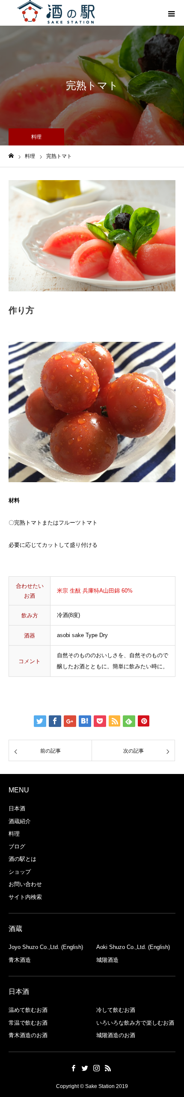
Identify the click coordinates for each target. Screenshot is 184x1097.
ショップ (20, 872)
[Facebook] (73, 1068)
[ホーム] (11, 156)
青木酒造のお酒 (28, 1035)
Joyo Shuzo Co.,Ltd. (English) (46, 947)
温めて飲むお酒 (28, 1010)
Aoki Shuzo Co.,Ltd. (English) (133, 947)
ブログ (17, 846)
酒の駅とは (22, 859)
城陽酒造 (107, 960)
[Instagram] (96, 1068)
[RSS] (108, 1068)
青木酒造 (20, 960)
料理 (14, 833)
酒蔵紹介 (20, 821)
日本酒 (17, 808)
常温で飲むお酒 (28, 1023)
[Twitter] (84, 1068)
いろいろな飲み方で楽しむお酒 (135, 1023)
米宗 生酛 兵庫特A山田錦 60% (95, 590)
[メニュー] (171, 13)
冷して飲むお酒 (115, 1010)
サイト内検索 (25, 897)
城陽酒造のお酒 (115, 1035)
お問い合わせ (25, 884)
